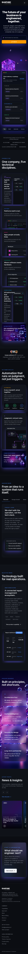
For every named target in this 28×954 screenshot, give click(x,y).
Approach (4, 911)
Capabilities (5, 908)
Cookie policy (5, 941)
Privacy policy (5, 936)
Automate (16, 129)
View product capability (12, 624)
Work (3, 913)
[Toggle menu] (24, 2)
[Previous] (3, 792)
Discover (5, 499)
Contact (4, 920)
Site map (4, 943)
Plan (5, 129)
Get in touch (9, 870)
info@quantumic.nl (6, 927)
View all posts (6, 796)
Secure (22, 129)
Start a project (5, 929)
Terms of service (6, 939)
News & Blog (5, 915)
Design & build (16, 499)
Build (9, 129)
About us (4, 917)
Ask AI (15, 41)
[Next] (7, 792)
